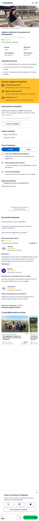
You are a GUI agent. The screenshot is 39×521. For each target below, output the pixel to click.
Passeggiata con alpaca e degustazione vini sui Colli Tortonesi (12, 337)
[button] (19, 517)
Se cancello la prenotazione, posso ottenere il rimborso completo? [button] (16, 227)
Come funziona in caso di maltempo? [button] (13, 222)
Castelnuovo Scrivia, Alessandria (14, 37)
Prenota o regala (30, 517)
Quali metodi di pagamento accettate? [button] (14, 233)
